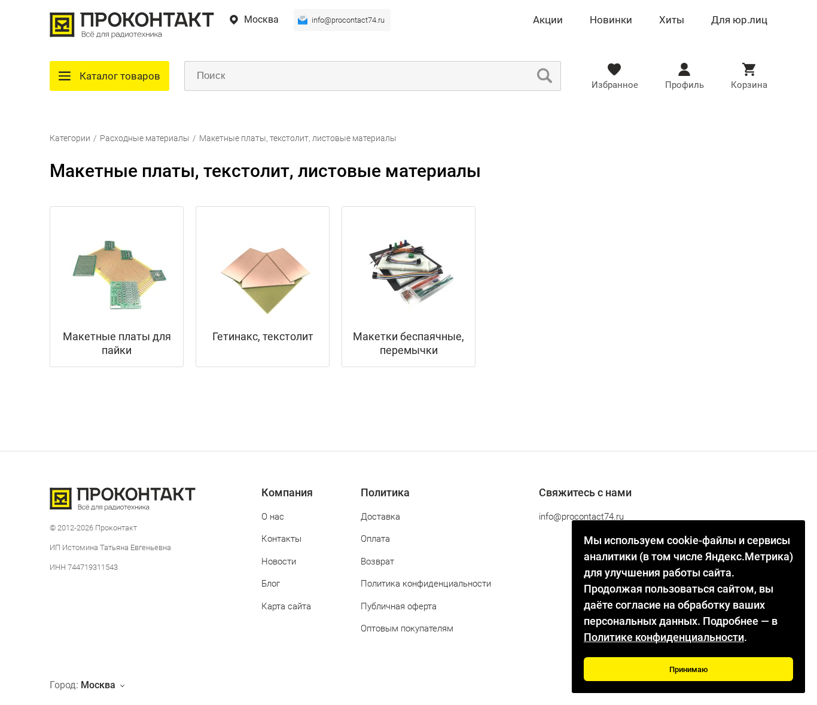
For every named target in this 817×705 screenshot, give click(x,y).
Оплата (375, 538)
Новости (278, 561)
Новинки (611, 20)
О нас (272, 516)
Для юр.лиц (739, 20)
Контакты (281, 538)
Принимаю (688, 669)
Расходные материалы (145, 138)
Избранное (615, 85)
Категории (70, 138)
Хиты (671, 20)
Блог (270, 583)
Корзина (749, 85)
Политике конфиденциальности (664, 637)
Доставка (380, 516)
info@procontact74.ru (348, 20)
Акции (548, 20)
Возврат (377, 561)
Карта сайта (286, 606)
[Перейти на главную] (132, 35)
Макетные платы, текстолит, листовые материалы (298, 138)
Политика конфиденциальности (426, 583)
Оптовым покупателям (407, 628)
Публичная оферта (399, 606)
